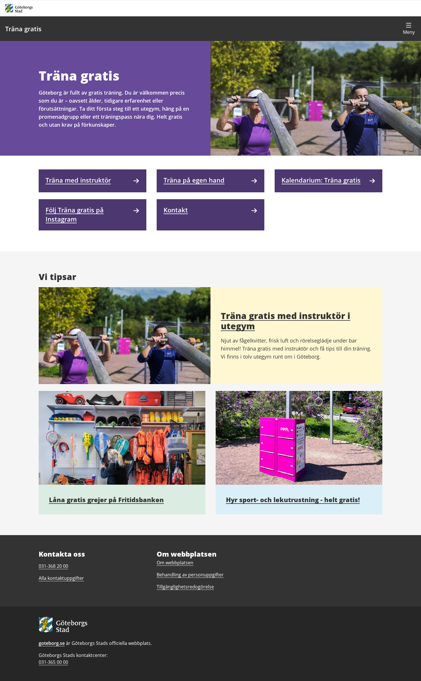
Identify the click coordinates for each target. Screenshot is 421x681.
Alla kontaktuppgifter (61, 578)
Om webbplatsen (175, 562)
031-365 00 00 (53, 662)
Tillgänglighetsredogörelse (185, 587)
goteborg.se (52, 643)
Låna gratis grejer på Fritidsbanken (106, 499)
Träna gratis (23, 28)
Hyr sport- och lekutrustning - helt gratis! (293, 499)
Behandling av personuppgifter (190, 575)
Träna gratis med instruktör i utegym (285, 321)
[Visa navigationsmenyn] (408, 28)
